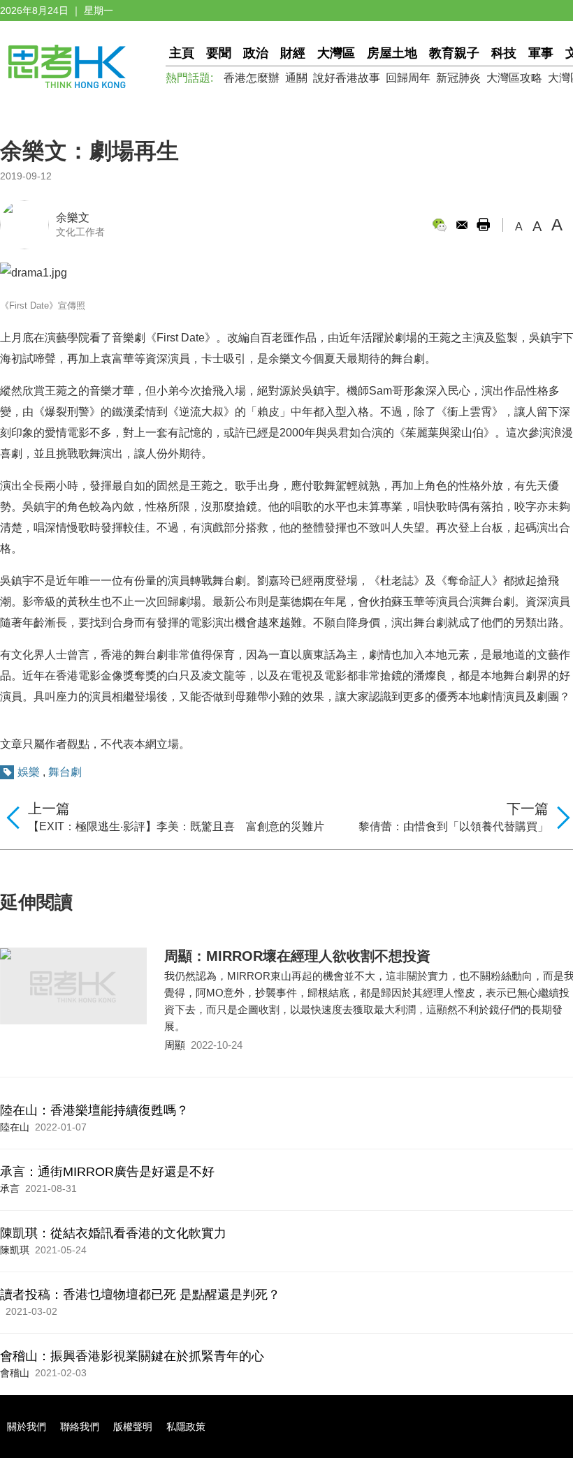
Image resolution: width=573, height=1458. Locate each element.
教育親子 (454, 53)
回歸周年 (408, 78)
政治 (255, 53)
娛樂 (28, 772)
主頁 (181, 53)
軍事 (540, 53)
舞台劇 (65, 772)
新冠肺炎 (458, 78)
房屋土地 (392, 53)
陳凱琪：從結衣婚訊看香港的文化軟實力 (113, 1233)
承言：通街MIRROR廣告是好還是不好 (107, 1172)
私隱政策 (185, 1426)
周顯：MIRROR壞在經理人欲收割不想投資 (297, 956)
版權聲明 (132, 1426)
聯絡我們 (79, 1426)
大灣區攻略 (514, 78)
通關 (296, 78)
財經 (292, 53)
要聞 (218, 53)
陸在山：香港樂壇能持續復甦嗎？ (94, 1110)
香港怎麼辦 (252, 78)
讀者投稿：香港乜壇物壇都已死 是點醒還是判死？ (140, 1295)
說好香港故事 (346, 78)
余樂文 (72, 217)
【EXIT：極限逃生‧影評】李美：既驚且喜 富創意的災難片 (176, 826)
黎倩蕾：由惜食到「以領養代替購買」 (453, 826)
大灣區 (336, 53)
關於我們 (26, 1426)
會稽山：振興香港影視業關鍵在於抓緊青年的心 (132, 1356)
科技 (503, 53)
